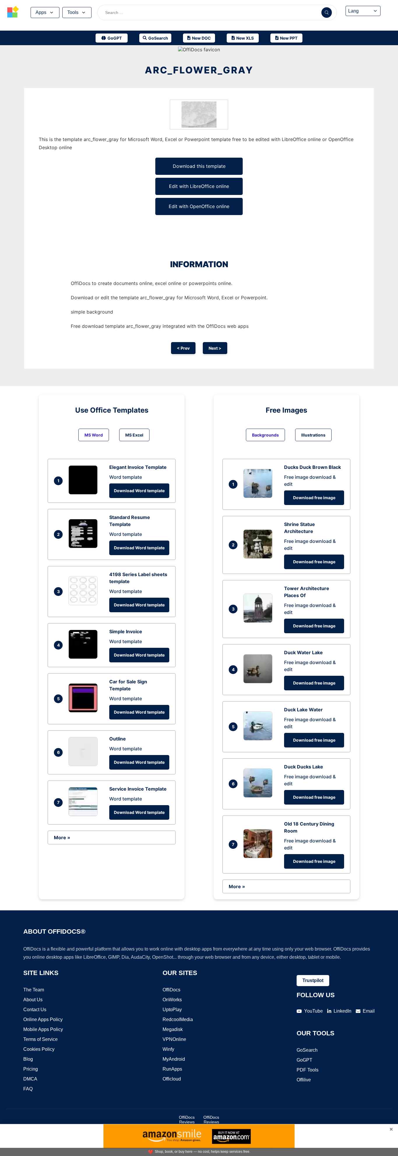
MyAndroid (174, 1059)
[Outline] (84, 764)
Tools (72, 12)
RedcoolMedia (178, 1019)
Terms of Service (40, 1039)
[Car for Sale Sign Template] (84, 711)
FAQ (28, 1088)
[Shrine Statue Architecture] (259, 557)
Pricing (30, 1069)
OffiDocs (171, 989)
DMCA (30, 1078)
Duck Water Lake (303, 652)
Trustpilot (312, 980)
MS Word (93, 434)
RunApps (172, 1069)
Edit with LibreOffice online (199, 186)
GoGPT (304, 1060)
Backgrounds (265, 434)
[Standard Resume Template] (84, 546)
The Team (33, 989)
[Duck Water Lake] (259, 682)
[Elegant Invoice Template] (84, 493)
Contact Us (34, 1009)
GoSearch (307, 1050)
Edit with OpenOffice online (199, 206)
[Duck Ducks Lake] (259, 796)
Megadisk (173, 1029)
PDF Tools (307, 1069)
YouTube (313, 1011)
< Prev (183, 348)
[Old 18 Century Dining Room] (259, 856)
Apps (41, 12)
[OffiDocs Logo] (13, 12)
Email (369, 1011)
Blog (28, 1059)
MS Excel (134, 434)
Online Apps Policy (43, 1019)
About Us (33, 999)
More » (62, 837)
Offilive (304, 1079)
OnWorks (172, 999)
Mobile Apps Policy (43, 1029)
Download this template (199, 166)
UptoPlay (172, 1009)
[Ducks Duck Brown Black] (259, 496)
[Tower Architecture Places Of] (259, 621)
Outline (117, 739)
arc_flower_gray (199, 70)
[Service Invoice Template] (84, 814)
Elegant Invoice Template (138, 467)
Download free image (314, 497)
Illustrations (313, 434)
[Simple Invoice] (84, 657)
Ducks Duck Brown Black (312, 467)
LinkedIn (342, 1011)
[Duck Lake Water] (259, 739)
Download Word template (139, 490)
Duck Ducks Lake (303, 767)
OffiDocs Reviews (187, 1119)
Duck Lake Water (303, 709)
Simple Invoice (125, 631)
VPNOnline (174, 1039)
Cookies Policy (38, 1049)
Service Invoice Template (138, 789)
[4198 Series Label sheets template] (84, 603)
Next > (215, 348)
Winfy (168, 1049)
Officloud (172, 1078)
